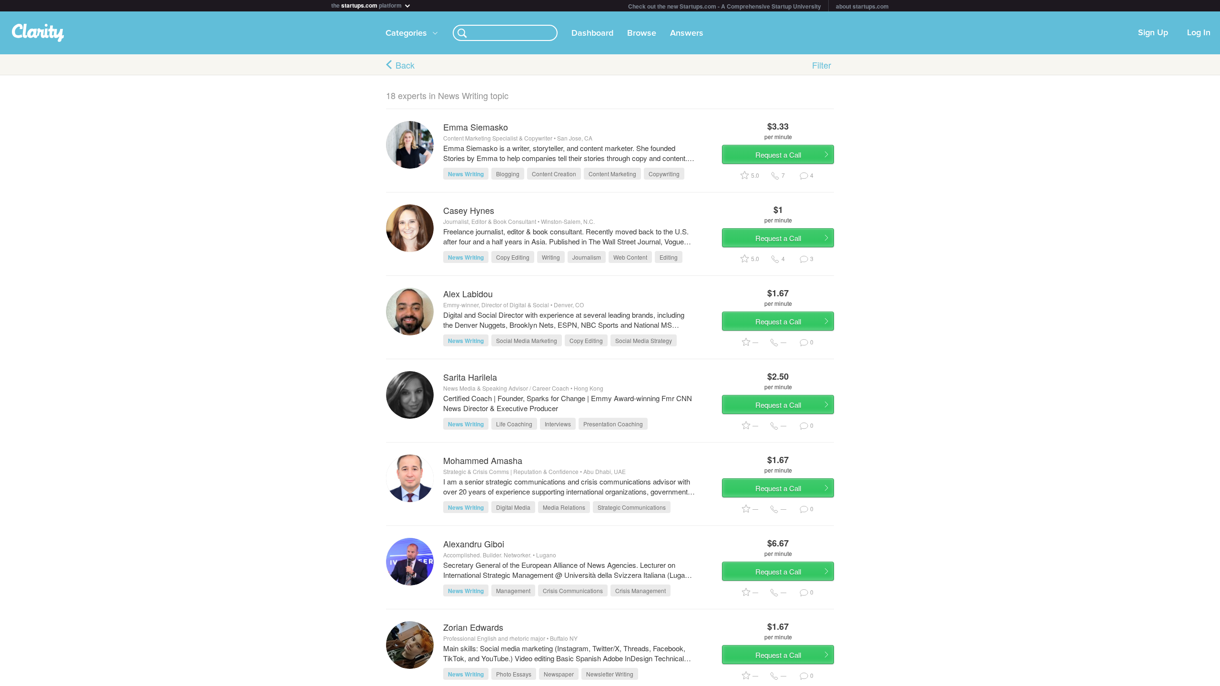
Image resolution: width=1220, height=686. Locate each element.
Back (405, 65)
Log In (1198, 33)
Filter (821, 65)
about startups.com (862, 6)
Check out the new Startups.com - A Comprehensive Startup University (724, 6)
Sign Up (1153, 33)
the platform (367, 4)
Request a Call (778, 155)
